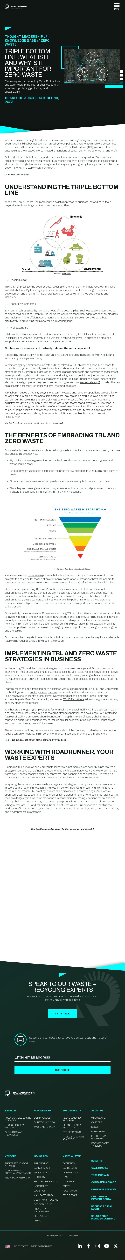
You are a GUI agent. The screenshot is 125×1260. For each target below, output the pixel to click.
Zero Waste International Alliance (77, 569)
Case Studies (99, 1168)
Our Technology (44, 1122)
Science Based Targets (100, 1144)
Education (40, 1172)
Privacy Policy (55, 1236)
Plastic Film (69, 1191)
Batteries (68, 1163)
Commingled (70, 1172)
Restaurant (41, 1216)
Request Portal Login (101, 1207)
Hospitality (41, 1186)
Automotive (41, 1163)
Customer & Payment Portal (101, 1197)
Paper (66, 1186)
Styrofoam (69, 1195)
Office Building (43, 1204)
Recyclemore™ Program (72, 1119)
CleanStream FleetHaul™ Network (18, 1171)
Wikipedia (66, 273)
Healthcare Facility (46, 1181)
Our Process (42, 1118)
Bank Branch (41, 1168)
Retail (37, 1220)
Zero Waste (18, 423)
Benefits (97, 1161)
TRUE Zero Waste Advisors (73, 1138)
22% (32, 403)
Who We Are (98, 1118)
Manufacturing (43, 1195)
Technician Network (17, 1178)
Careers (96, 1122)
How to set (10, 740)
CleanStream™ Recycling (14, 1133)
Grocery (39, 1177)
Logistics (40, 1191)
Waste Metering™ (44, 1127)
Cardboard (69, 1168)
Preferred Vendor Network (16, 1164)
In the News (98, 1131)
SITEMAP (73, 1236)
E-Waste (67, 1177)
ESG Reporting (71, 1132)
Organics (68, 1181)
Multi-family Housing (46, 1200)
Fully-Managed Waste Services (18, 1119)
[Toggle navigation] (117, 6)
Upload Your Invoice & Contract (104, 1217)
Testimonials (100, 1175)
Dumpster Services (103, 1189)
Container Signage (103, 1182)
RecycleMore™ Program (14, 1126)
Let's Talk (62, 1013)
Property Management (41, 1210)
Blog (26, 175)
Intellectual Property (99, 1137)
